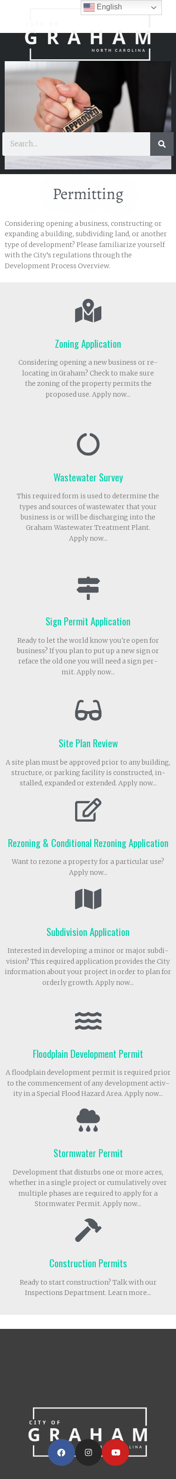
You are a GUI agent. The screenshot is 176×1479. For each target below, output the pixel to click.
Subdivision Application (88, 931)
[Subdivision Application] (88, 899)
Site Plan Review (88, 743)
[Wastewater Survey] (88, 444)
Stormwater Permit (88, 1152)
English (108, 7)
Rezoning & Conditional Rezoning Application (88, 842)
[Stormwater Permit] (88, 1120)
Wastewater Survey (88, 477)
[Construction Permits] (88, 1230)
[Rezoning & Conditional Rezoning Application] (88, 810)
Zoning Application (88, 343)
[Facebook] (61, 1452)
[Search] (162, 144)
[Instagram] (88, 1452)
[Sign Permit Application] (88, 588)
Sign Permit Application (88, 621)
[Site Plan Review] (88, 710)
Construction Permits (88, 1262)
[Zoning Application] (88, 310)
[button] (88, 110)
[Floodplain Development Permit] (88, 1020)
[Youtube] (115, 1452)
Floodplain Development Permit (88, 1053)
